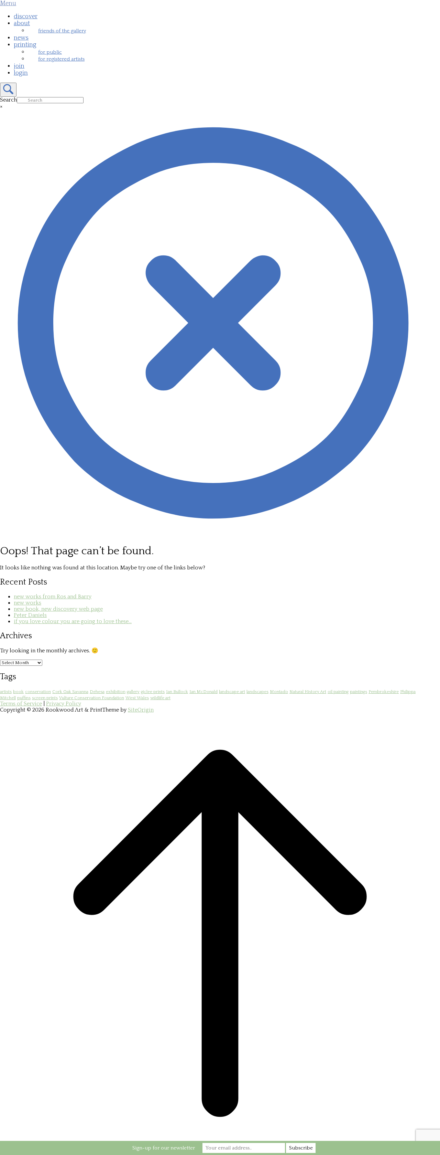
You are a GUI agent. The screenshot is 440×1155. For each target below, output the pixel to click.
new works (27, 603)
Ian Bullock (177, 691)
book (18, 691)
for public (50, 52)
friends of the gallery (62, 31)
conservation (38, 691)
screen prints (45, 697)
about (22, 23)
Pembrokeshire (383, 691)
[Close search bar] (213, 535)
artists (6, 691)
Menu (8, 3)
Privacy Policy (63, 704)
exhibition (115, 691)
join (19, 66)
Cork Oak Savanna (70, 691)
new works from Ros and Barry (52, 597)
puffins (24, 697)
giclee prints (153, 691)
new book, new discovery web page (58, 609)
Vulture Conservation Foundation (91, 697)
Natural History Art (307, 691)
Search (8, 100)
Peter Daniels (30, 615)
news (21, 37)
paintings (358, 691)
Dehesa (97, 691)
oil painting (338, 691)
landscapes (257, 691)
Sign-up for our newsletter (163, 1148)
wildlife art (160, 697)
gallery (133, 691)
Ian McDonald (203, 691)
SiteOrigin (141, 710)
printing (25, 44)
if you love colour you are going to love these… (73, 621)
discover (25, 16)
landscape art (232, 691)
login (21, 73)
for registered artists (61, 59)
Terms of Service (21, 704)
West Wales (137, 697)
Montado (279, 691)
